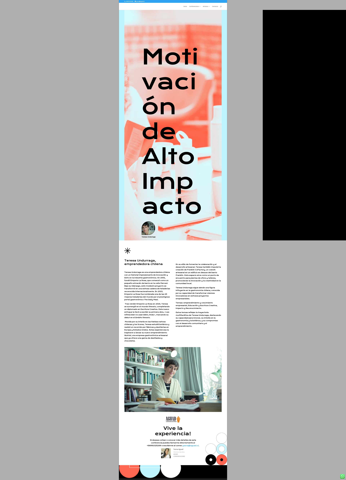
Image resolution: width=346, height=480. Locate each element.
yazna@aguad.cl (190, 446)
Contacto (215, 6)
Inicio (185, 6)
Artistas (205, 6)
